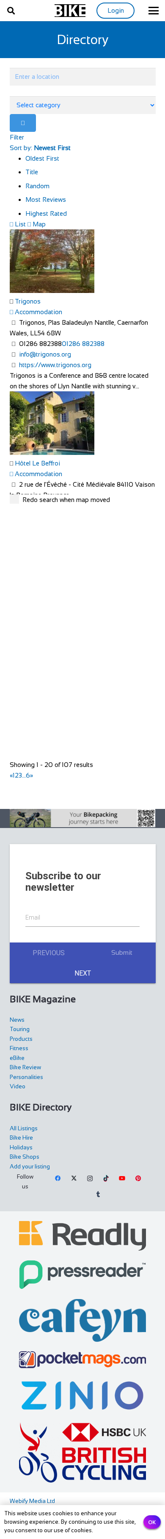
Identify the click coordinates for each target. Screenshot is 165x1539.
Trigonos (28, 301)
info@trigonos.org (45, 354)
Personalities (26, 1077)
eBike (17, 1058)
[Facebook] (58, 1178)
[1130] (83, 1395)
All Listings (24, 1128)
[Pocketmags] (83, 1359)
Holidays (21, 1147)
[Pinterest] (138, 1178)
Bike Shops (24, 1157)
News (17, 1020)
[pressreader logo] (83, 1274)
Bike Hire (21, 1138)
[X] (74, 1178)
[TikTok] (106, 1178)
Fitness (19, 1048)
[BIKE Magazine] (70, 10)
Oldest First (42, 158)
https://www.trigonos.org (55, 364)
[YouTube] (122, 1178)
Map (38, 224)
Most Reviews (45, 199)
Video (17, 1086)
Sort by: (40, 147)
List (19, 224)
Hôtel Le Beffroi (37, 463)
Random (37, 186)
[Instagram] (90, 1178)
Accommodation (37, 311)
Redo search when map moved (66, 499)
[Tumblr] (98, 1195)
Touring (20, 1029)
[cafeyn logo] (83, 1320)
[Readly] (83, 1236)
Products (21, 1039)
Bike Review (25, 1067)
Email (32, 917)
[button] (11, 10)
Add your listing (30, 1166)
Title (31, 172)
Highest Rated (46, 213)
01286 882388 (83, 343)
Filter (17, 137)
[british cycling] (83, 1452)
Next (82, 973)
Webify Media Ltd (32, 1501)
